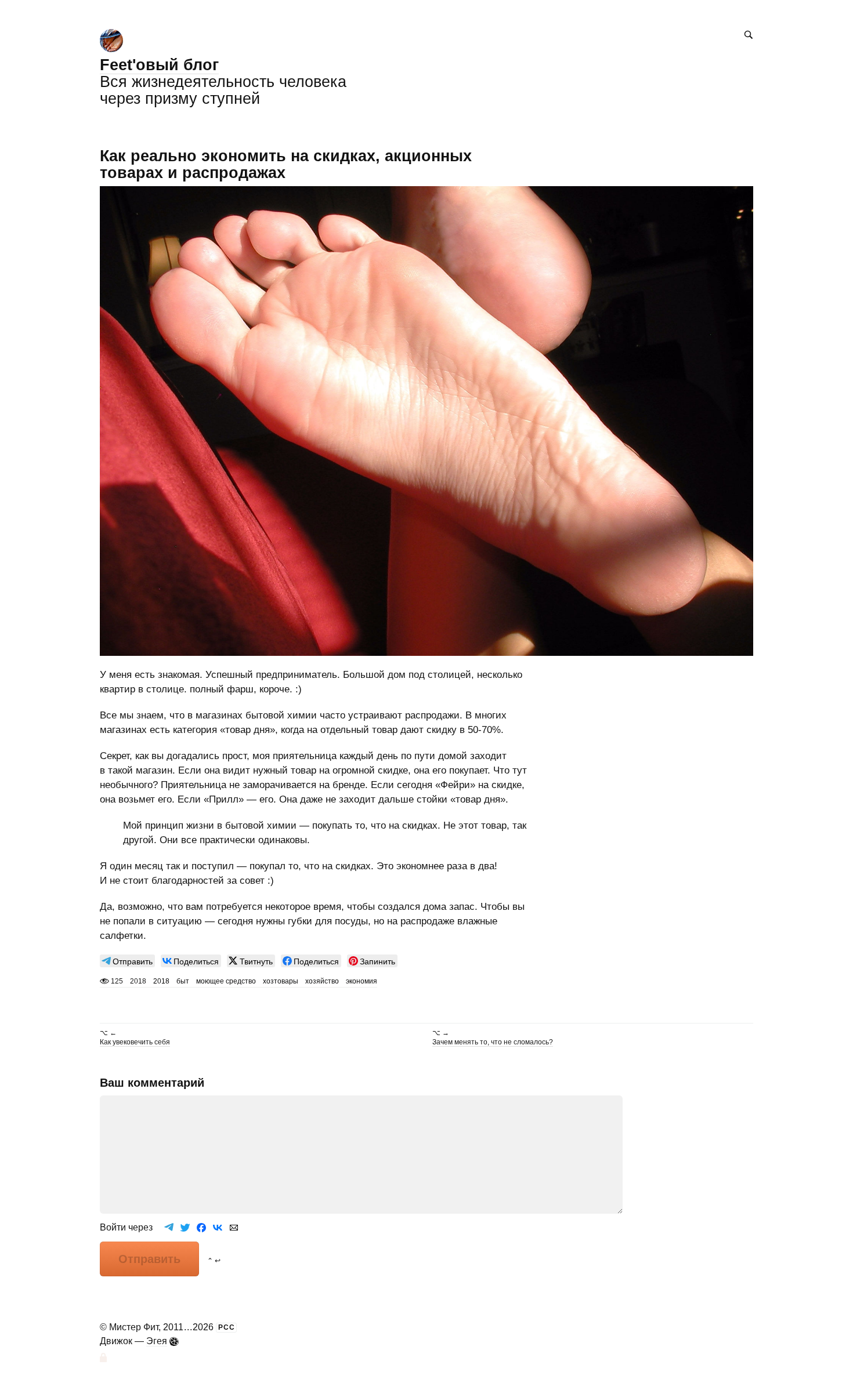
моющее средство (226, 981)
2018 (161, 981)
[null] (127, 961)
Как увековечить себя (135, 1042)
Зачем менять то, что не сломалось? (492, 1042)
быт (182, 981)
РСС (226, 1327)
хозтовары (280, 981)
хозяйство (322, 981)
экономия (361, 981)
